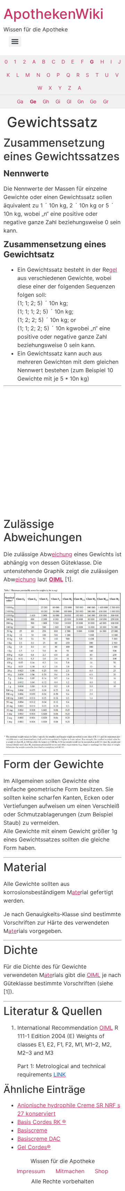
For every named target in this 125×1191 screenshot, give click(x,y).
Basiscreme (32, 1130)
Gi (58, 101)
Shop (101, 1171)
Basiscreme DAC (38, 1138)
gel (113, 269)
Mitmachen (70, 1171)
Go (93, 101)
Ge (33, 101)
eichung (62, 554)
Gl (69, 101)
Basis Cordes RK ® (41, 1121)
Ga (20, 101)
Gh (46, 101)
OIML (56, 579)
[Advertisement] (62, 452)
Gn (80, 101)
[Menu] (15, 41)
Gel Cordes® (34, 1147)
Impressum (31, 1171)
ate (76, 892)
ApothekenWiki (53, 13)
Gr (105, 101)
